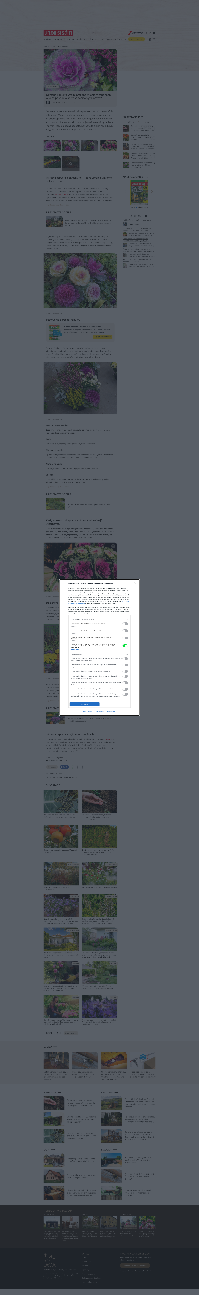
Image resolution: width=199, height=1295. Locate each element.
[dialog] (99, 647)
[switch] (125, 623)
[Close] (135, 584)
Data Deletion (87, 711)
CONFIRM (84, 704)
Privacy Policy (111, 711)
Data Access (99, 711)
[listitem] (99, 619)
